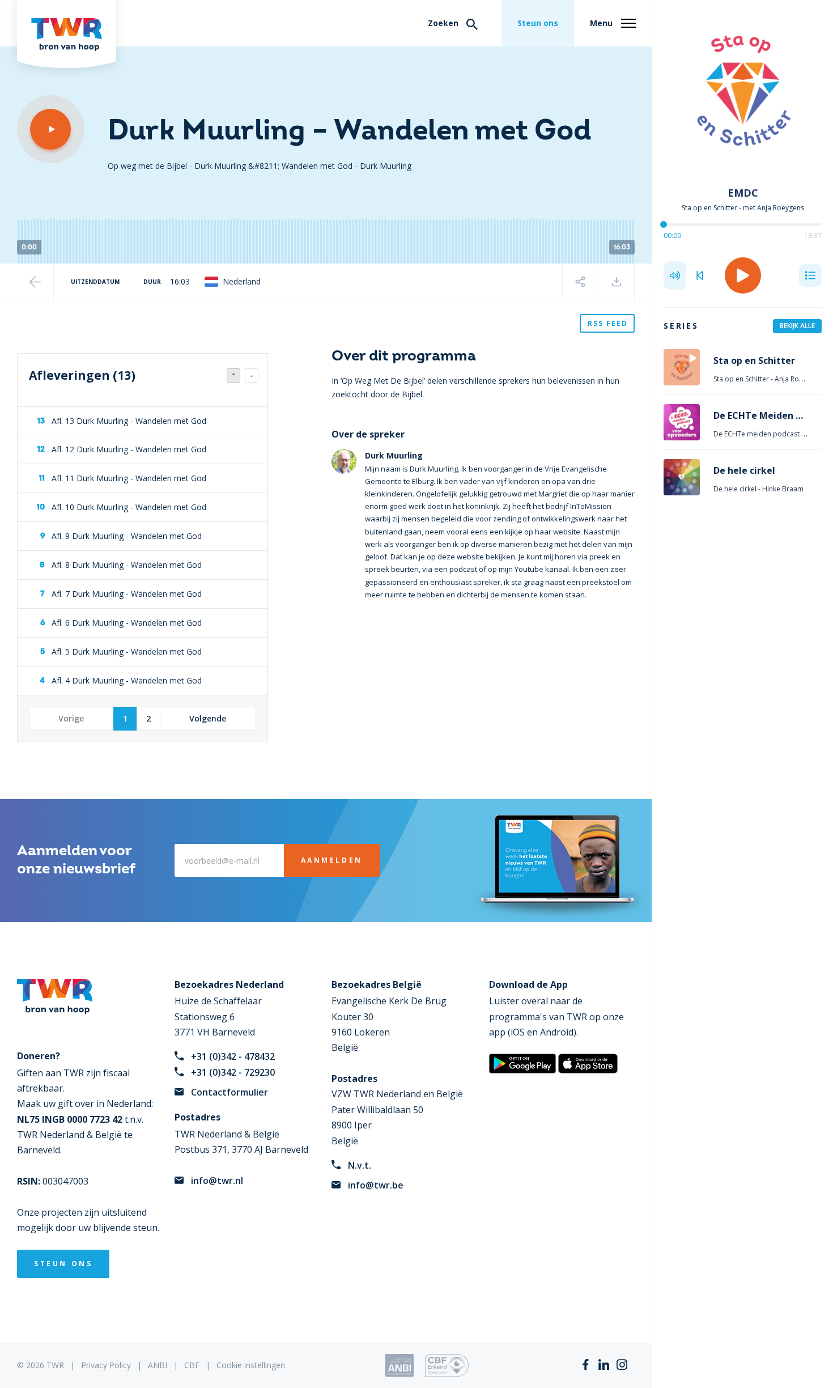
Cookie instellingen (250, 1365)
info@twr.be (375, 1185)
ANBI (157, 1365)
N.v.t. (359, 1165)
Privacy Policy (106, 1365)
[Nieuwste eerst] (233, 375)
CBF (191, 1365)
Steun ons (537, 23)
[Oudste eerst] (251, 375)
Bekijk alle (797, 325)
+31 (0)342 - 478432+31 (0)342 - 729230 (233, 1064)
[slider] (663, 224)
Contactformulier (229, 1092)
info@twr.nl (217, 1180)
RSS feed (608, 323)
